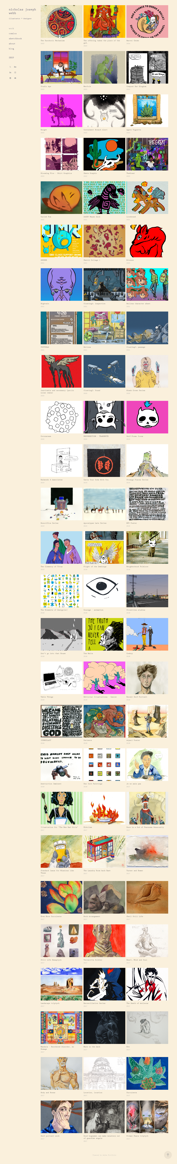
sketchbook (15, 38)
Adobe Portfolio (109, 1155)
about (12, 43)
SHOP (11, 57)
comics (13, 33)
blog (11, 49)
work (11, 28)
